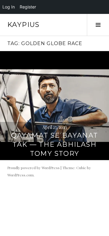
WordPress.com (20, 174)
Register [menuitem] (28, 6)
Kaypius (23, 25)
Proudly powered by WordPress (33, 167)
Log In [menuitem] (8, 6)
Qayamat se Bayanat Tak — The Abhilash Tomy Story (54, 144)
